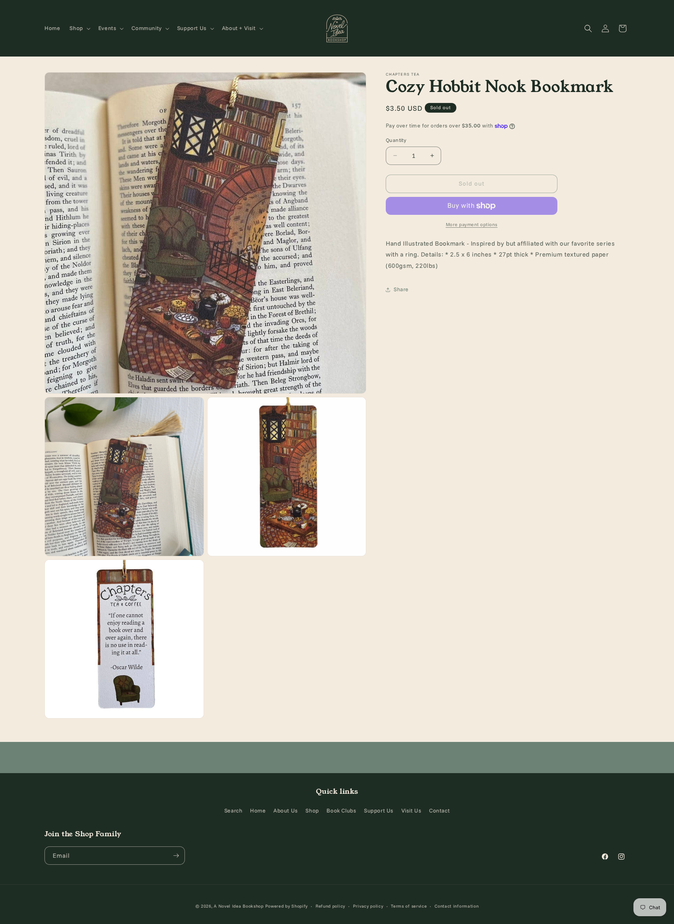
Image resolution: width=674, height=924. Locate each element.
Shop (312, 810)
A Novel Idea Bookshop (239, 906)
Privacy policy (368, 906)
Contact (439, 810)
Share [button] (401, 289)
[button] (79, 28)
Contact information (457, 906)
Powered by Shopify (286, 906)
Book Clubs (341, 810)
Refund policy (330, 906)
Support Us (379, 810)
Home (258, 810)
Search (233, 810)
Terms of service (409, 906)
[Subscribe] (175, 855)
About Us (285, 810)
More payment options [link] (472, 224)
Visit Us (411, 810)
